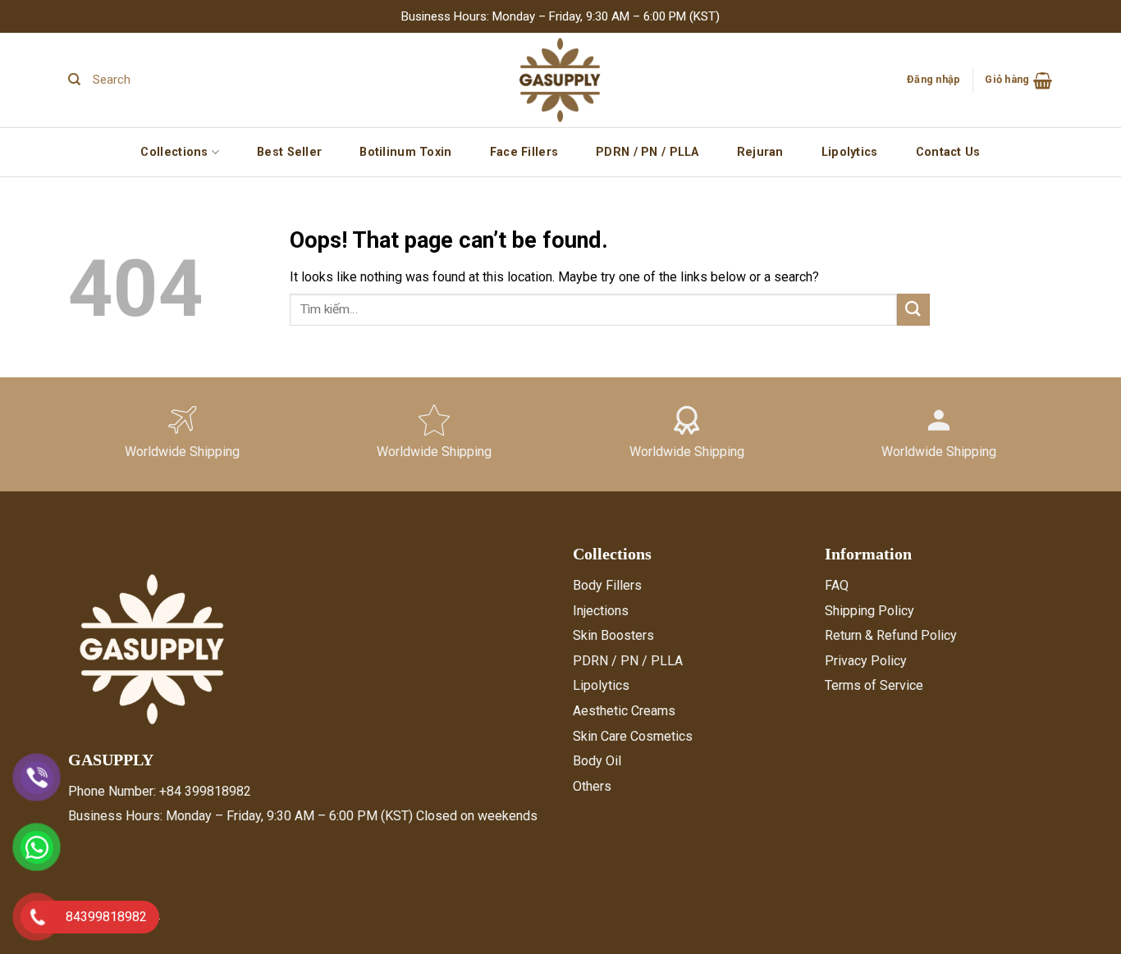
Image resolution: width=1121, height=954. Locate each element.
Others (592, 786)
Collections (174, 152)
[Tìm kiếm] (74, 79)
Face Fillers (524, 152)
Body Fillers (607, 585)
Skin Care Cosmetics (633, 736)
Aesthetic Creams (624, 711)
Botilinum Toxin (405, 152)
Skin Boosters (613, 635)
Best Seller (289, 152)
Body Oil (597, 761)
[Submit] (913, 310)
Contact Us (948, 152)
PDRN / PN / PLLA (647, 152)
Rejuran (760, 152)
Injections (601, 611)
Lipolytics (849, 152)
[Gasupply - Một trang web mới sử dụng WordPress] (560, 80)
